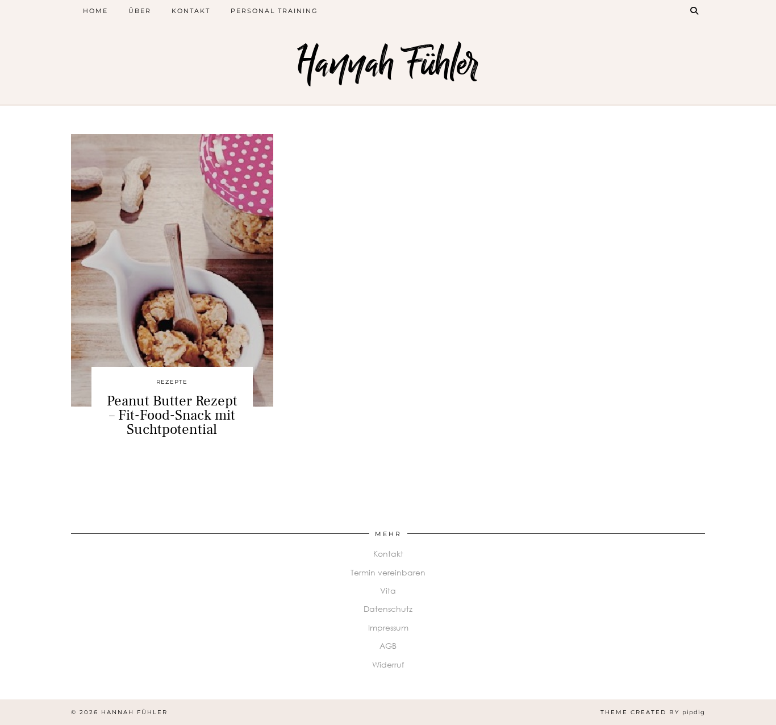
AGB (388, 646)
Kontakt (191, 11)
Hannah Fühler (388, 64)
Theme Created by (652, 712)
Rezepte (171, 382)
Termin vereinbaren (388, 572)
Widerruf (388, 664)
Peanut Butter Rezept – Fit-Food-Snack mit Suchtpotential (172, 415)
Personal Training (274, 11)
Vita (388, 590)
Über (139, 11)
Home (95, 11)
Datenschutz (388, 609)
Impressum (388, 627)
